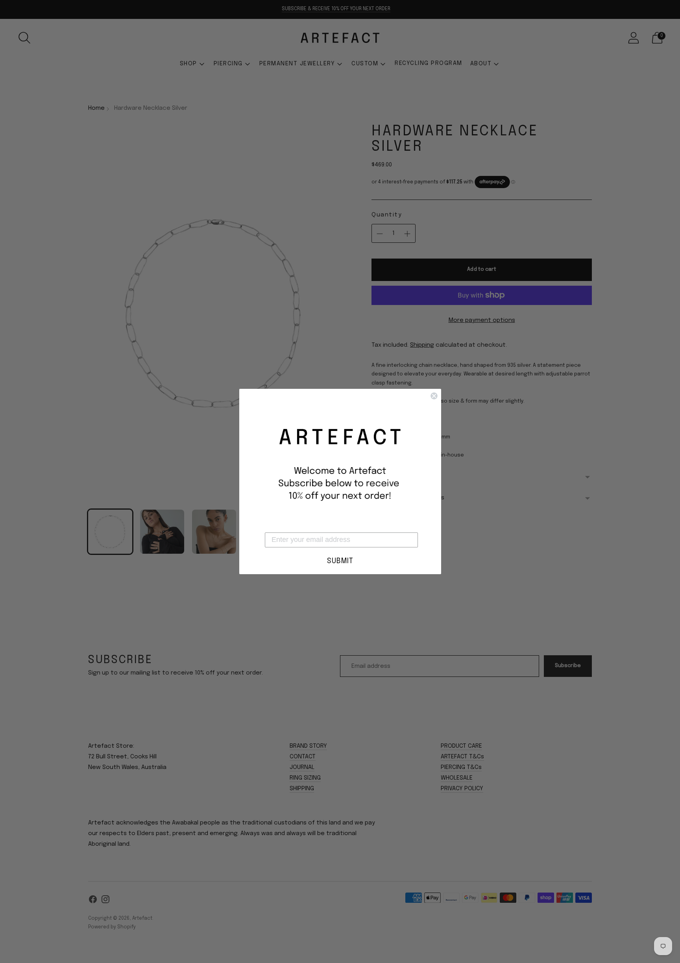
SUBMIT (340, 561)
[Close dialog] (434, 396)
